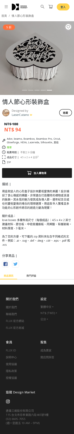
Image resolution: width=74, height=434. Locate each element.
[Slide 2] (30, 90)
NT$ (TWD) (47, 313)
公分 (43, 319)
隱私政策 (11, 371)
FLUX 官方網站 (15, 321)
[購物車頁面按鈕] (50, 6)
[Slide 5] (49, 90)
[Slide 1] (24, 90)
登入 (63, 7)
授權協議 (11, 378)
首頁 (4, 16)
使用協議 (11, 364)
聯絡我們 (11, 314)
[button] (5, 58)
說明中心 (11, 357)
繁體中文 (45, 307)
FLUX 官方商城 (15, 328)
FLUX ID (11, 350)
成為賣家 (45, 350)
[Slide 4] (43, 90)
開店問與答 (47, 357)
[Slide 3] (37, 90)
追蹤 (65, 112)
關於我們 (11, 307)
